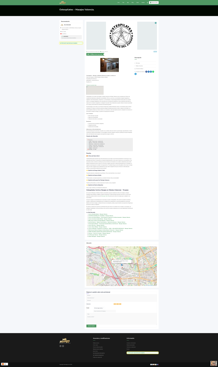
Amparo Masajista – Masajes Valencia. (96, 236)
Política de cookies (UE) (97, 357)
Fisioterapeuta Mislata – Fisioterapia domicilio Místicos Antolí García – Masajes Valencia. (107, 223)
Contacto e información (131, 342)
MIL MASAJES (67, 25)
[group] (71, 43)
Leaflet (145, 285)
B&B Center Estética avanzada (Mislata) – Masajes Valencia (101, 220)
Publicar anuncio (96, 342)
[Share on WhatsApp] (153, 72)
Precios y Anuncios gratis (98, 347)
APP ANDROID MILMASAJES (98, 355)
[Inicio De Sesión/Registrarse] (147, 2)
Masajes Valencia (104, 51)
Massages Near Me (105, 196)
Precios (128, 349)
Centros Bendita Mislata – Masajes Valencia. (97, 214)
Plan (123, 2)
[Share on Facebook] (146, 72)
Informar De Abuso (139, 68)
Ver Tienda (64, 31)
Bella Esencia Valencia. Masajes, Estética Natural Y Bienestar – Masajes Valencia (105, 230)
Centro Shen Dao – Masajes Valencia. (96, 225)
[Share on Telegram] (136, 74)
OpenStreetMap (150, 285)
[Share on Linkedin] (151, 72)
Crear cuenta (95, 345)
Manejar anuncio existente (98, 349)
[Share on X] (149, 72)
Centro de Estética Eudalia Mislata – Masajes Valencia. (100, 218)
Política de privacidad (130, 345)
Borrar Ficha (95, 351)
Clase (137, 2)
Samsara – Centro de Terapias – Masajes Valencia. (99, 233)
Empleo (143, 2)
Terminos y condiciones (131, 347)
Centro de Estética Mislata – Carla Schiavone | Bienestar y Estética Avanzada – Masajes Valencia (109, 217)
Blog (132, 2)
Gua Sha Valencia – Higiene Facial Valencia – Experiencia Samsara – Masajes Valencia (106, 222)
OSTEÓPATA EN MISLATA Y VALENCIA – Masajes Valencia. (100, 215)
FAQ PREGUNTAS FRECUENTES (99, 353)
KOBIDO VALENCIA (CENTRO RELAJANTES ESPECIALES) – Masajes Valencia (104, 231)
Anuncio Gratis (155, 2)
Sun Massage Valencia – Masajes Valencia (97, 234)
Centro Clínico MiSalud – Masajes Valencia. (97, 226)
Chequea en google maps (91, 85)
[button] (122, 265)
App (128, 2)
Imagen (87, 307)
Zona (118, 2)
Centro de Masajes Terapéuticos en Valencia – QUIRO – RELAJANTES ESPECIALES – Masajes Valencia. (110, 228)
